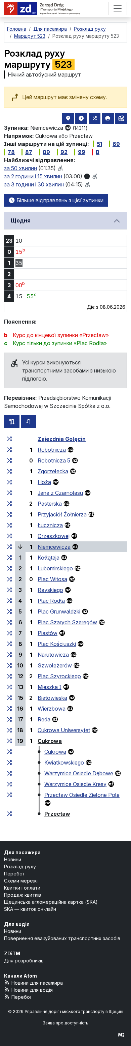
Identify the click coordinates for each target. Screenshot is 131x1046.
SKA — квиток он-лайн (30, 909)
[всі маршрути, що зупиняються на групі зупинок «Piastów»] (9, 633)
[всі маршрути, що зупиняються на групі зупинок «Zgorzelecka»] (9, 471)
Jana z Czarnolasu (60, 492)
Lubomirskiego (55, 568)
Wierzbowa (52, 708)
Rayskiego (50, 590)
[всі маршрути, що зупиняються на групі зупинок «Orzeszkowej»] (9, 536)
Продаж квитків (22, 895)
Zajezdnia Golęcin (62, 439)
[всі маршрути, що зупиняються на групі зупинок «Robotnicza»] (9, 449)
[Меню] (117, 8)
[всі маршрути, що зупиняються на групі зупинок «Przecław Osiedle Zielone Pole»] (9, 794)
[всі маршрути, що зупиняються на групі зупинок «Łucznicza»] (9, 525)
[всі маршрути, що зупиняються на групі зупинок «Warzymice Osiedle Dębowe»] (9, 773)
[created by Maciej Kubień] (121, 1034)
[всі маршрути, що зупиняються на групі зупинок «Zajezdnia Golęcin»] (9, 439)
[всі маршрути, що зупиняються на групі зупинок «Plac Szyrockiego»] (9, 676)
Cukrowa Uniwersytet (64, 730)
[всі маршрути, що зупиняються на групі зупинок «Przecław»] (9, 813)
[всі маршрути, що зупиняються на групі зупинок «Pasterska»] (9, 503)
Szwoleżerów (55, 665)
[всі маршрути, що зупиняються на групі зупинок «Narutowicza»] (9, 654)
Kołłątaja (48, 557)
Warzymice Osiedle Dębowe (78, 773)
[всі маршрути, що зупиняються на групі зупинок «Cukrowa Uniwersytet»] (9, 730)
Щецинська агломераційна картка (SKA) (51, 902)
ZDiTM (12, 953)
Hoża (44, 482)
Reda (44, 719)
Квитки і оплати (22, 888)
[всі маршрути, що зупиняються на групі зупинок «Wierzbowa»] (9, 708)
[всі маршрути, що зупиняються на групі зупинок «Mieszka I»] (9, 687)
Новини (12, 859)
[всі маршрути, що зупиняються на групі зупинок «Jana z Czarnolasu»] (9, 492)
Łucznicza (50, 525)
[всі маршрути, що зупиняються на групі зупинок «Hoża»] (9, 482)
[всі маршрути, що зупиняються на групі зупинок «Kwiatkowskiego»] (9, 762)
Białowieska (52, 697)
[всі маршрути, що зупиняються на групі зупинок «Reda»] (9, 719)
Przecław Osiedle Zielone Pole (82, 794)
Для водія (17, 924)
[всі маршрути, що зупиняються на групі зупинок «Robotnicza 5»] (9, 460)
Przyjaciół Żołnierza (62, 514)
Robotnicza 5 (54, 460)
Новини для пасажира (37, 983)
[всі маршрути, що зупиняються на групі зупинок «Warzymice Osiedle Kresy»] (9, 784)
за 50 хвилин (20, 168)
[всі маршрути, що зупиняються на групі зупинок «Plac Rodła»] (9, 600)
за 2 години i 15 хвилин (33, 176)
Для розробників (24, 960)
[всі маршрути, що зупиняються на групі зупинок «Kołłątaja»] (9, 557)
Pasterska (50, 503)
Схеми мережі (21, 881)
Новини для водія (32, 990)
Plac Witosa (52, 579)
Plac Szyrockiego (59, 676)
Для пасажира (22, 852)
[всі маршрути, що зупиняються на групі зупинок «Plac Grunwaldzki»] (9, 611)
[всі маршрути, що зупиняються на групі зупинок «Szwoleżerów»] (9, 665)
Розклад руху (20, 866)
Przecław (57, 813)
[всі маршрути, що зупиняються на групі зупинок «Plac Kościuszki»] (9, 643)
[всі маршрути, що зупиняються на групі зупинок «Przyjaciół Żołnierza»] (9, 514)
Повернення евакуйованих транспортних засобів (62, 938)
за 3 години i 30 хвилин (34, 184)
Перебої (14, 873)
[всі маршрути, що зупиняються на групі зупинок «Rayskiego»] (9, 590)
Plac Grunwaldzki (59, 611)
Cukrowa (50, 741)
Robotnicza (52, 449)
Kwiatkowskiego (64, 762)
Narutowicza (53, 654)
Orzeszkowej (54, 536)
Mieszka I (49, 687)
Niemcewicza (54, 546)
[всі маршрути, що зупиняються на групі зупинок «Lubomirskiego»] (9, 568)
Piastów (47, 633)
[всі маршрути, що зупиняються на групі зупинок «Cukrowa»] (9, 741)
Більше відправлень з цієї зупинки (59, 200)
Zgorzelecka (53, 471)
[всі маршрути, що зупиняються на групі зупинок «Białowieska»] (9, 697)
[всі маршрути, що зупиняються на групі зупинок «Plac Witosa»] (9, 579)
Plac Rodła (51, 600)
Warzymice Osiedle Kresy (75, 784)
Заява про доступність (65, 1022)
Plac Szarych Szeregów (67, 622)
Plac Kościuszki (57, 643)
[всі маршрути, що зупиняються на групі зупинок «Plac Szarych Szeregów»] (9, 622)
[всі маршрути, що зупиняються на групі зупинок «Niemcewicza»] (9, 546)
